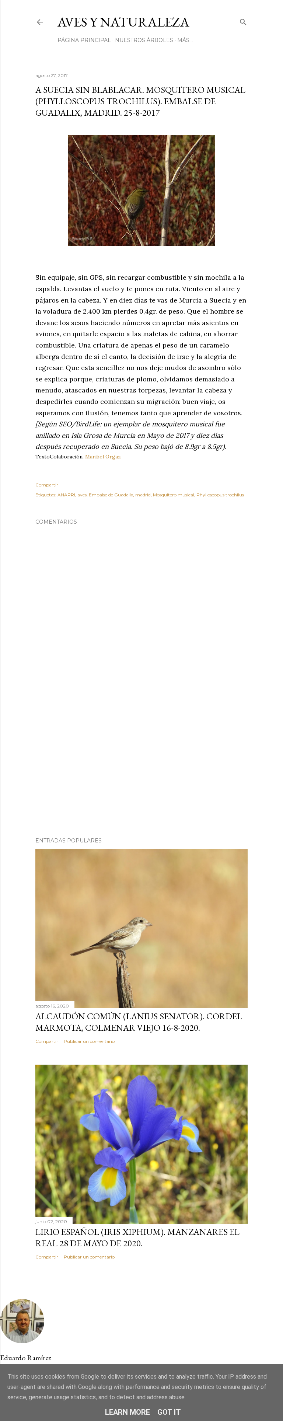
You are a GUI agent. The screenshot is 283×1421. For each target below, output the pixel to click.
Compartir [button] (46, 485)
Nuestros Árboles (144, 40)
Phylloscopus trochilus (220, 494)
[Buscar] (243, 20)
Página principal (84, 40)
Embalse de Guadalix (111, 494)
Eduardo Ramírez (25, 1357)
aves (82, 494)
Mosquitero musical (173, 494)
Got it (169, 1412)
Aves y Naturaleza (123, 22)
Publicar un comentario (89, 1041)
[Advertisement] (141, 767)
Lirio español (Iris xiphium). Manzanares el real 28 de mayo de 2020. (137, 1237)
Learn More (127, 1412)
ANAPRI (66, 494)
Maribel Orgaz (103, 456)
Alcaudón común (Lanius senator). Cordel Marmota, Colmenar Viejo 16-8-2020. (138, 1021)
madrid (143, 494)
